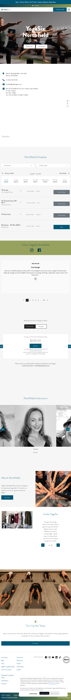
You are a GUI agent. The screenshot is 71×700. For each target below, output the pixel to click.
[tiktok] (60, 657)
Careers (19, 670)
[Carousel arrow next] (68, 429)
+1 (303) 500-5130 (27, 366)
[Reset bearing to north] (67, 106)
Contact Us (20, 657)
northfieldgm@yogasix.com (42, 366)
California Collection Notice (9, 697)
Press (2, 664)
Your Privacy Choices (63, 697)
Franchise (3, 684)
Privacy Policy (53, 683)
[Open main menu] (69, 9)
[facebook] (39, 251)
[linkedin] (56, 657)
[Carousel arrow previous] (3, 429)
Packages (41, 326)
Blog (2, 660)
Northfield (36, 5)
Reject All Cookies (54, 693)
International (20, 667)
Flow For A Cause (6, 670)
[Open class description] (21, 191)
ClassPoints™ (5, 681)
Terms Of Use (18, 695)
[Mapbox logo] (5, 137)
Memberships (30, 326)
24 (44, 300)
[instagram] (31, 251)
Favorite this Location (37, 42)
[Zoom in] (67, 101)
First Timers (4, 657)
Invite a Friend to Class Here (47, 2)
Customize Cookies (33, 693)
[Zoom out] (67, 103)
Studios (19, 664)
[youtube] (53, 657)
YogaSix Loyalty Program (8, 667)
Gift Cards (19, 660)
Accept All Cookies (44, 693)
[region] (35, 118)
